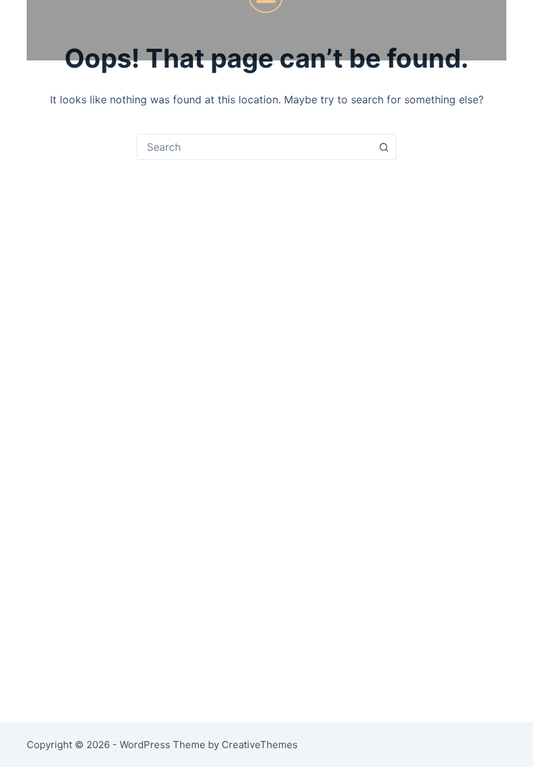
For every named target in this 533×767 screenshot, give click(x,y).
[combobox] (254, 147)
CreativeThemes (260, 744)
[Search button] (383, 147)
